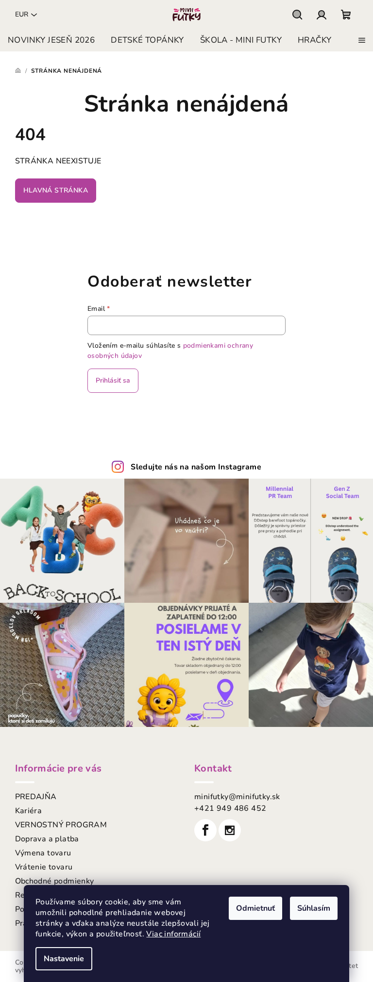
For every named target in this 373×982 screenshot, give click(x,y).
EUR (21, 14)
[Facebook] (205, 830)
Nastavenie (64, 958)
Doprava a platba (47, 839)
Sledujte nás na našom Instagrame (196, 467)
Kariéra (28, 810)
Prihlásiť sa (113, 380)
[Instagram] (230, 830)
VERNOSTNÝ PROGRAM (61, 825)
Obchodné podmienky (54, 881)
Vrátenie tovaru (44, 867)
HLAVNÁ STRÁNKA (55, 190)
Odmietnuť (255, 908)
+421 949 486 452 (230, 808)
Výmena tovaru (43, 853)
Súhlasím (313, 908)
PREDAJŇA (36, 796)
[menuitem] (51, 40)
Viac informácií (173, 934)
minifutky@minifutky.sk (237, 796)
